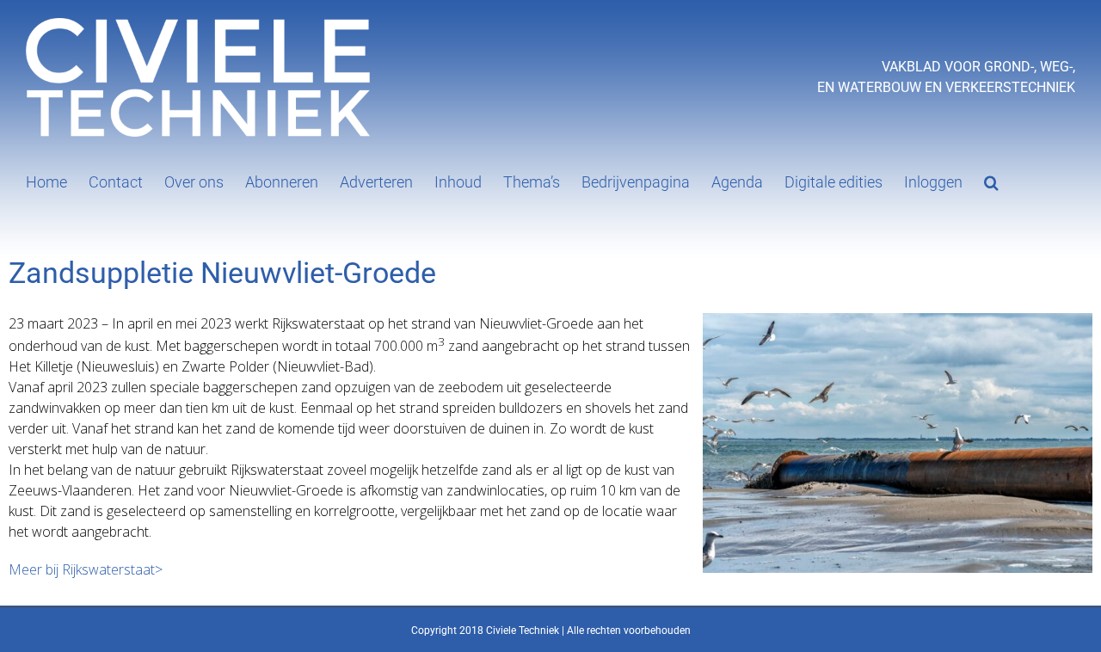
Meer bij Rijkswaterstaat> (86, 569)
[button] (991, 180)
